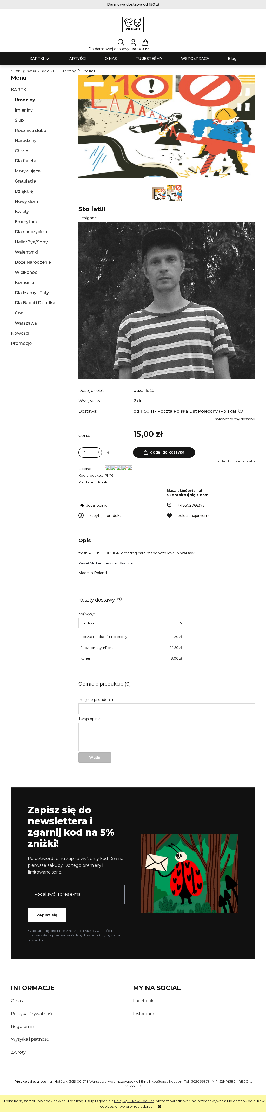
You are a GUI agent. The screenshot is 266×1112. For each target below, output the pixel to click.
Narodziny (25, 140)
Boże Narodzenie (33, 262)
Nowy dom (26, 201)
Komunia (24, 282)
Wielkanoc (26, 272)
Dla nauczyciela (31, 231)
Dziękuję (24, 191)
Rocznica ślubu (30, 130)
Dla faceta (25, 160)
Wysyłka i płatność (30, 1039)
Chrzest (23, 150)
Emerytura (26, 221)
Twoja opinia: (89, 718)
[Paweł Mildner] (166, 300)
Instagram (143, 1013)
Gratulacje (25, 181)
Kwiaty (22, 211)
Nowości (20, 333)
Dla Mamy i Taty (32, 292)
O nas (17, 1000)
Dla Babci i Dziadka (35, 302)
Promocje (21, 343)
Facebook (143, 1000)
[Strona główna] (133, 24)
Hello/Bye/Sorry (31, 242)
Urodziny (25, 100)
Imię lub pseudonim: (96, 699)
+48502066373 (191, 505)
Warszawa (26, 323)
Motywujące (28, 171)
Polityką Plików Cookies (134, 1101)
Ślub (19, 120)
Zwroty (18, 1052)
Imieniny (24, 110)
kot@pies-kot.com (167, 1081)
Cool (20, 313)
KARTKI (19, 89)
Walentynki (26, 252)
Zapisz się (46, 915)
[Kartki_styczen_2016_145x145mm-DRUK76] (174, 193)
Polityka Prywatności (32, 1013)
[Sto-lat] (159, 193)
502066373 (200, 1081)
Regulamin (22, 1026)
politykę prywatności (94, 931)
